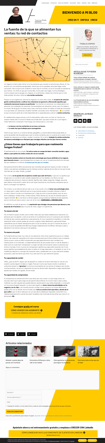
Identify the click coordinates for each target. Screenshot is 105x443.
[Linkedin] (85, 121)
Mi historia (54, 3)
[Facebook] (75, 121)
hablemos (87, 55)
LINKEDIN (81, 135)
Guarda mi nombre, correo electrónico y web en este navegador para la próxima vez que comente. (39, 406)
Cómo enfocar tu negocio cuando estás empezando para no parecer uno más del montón (87, 88)
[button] (9, 334)
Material (84, 3)
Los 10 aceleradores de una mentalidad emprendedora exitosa (86, 101)
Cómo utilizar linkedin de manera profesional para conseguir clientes (85, 78)
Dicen (78, 3)
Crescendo (73, 3)
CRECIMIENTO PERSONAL (86, 131)
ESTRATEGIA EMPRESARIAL (87, 133)
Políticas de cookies (54, 441)
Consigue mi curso (26, 306)
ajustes (72, 441)
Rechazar (92, 440)
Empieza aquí (45, 3)
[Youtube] (80, 121)
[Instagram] (89, 121)
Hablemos (94, 3)
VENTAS (80, 137)
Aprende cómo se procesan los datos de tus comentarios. (53, 416)
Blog (89, 3)
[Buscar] (98, 64)
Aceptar (82, 440)
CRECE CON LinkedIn (63, 3)
